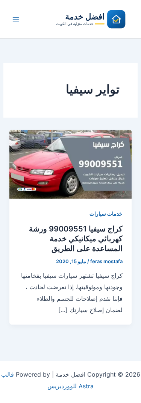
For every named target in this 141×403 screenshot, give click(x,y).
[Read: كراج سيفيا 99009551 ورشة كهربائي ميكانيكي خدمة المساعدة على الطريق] (70, 163)
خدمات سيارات (106, 213)
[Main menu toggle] (16, 19)
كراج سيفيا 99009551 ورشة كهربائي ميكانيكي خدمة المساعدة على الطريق (76, 238)
